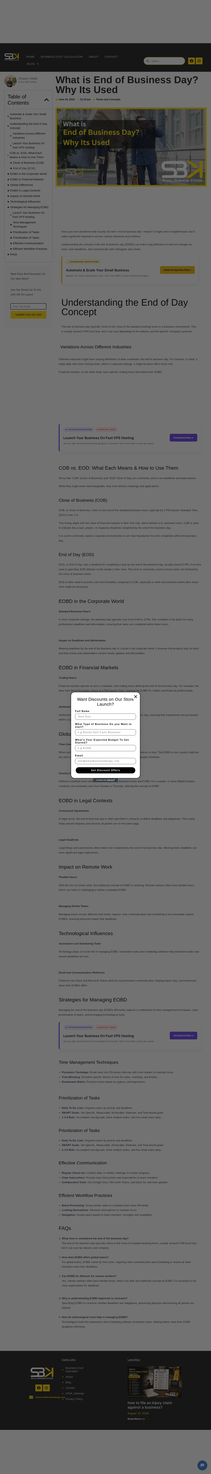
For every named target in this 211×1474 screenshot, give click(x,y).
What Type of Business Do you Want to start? (103, 725)
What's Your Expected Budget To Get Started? (102, 741)
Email (79, 755)
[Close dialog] (136, 696)
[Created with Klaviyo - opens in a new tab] (105, 780)
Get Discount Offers (105, 770)
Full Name (82, 711)
